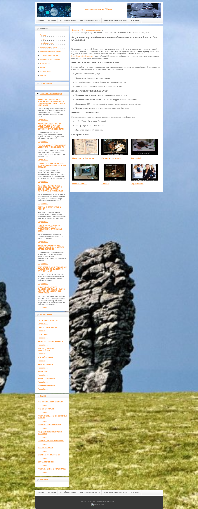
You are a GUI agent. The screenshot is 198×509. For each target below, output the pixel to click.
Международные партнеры (115, 20)
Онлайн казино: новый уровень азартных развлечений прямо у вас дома (50, 228)
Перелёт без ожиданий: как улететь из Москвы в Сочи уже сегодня (52, 165)
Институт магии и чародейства (46, 349)
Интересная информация (50, 59)
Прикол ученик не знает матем (52, 469)
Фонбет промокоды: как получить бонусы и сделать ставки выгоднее (51, 247)
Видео (42, 68)
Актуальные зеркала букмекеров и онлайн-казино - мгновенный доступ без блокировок (52, 290)
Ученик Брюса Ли (46, 409)
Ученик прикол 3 (45, 448)
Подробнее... (43, 120)
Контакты (135, 20)
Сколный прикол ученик (49, 455)
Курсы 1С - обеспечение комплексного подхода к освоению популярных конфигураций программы (50, 188)
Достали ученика (46, 462)
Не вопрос (43, 334)
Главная (40, 20)
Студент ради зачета (47, 327)
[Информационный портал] (54, 10)
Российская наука (68, 20)
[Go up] (156, 503)
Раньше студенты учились (50, 341)
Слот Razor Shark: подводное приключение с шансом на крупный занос (52, 269)
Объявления (46, 83)
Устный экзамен (45, 357)
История (52, 20)
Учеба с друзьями (46, 378)
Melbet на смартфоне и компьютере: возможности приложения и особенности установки (51, 102)
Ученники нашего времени (50, 402)
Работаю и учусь (45, 364)
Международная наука (90, 20)
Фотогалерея (45, 64)
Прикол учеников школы (49, 425)
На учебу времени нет (48, 320)
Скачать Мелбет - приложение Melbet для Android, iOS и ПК (52, 146)
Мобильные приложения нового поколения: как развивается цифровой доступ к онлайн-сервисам (51, 126)
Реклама (44, 479)
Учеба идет (43, 371)
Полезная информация (49, 55)
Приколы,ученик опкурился (51, 441)
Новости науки (45, 72)
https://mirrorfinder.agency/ (82, 56)
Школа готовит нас (47, 385)
